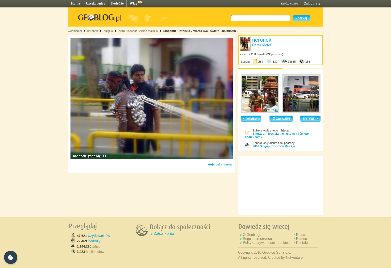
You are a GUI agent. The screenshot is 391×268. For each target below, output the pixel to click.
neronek (92, 30)
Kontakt (302, 243)
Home (75, 3)
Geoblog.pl (75, 30)
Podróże (117, 3)
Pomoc (301, 239)
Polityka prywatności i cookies (266, 243)
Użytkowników (99, 236)
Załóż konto (289, 3)
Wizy (134, 3)
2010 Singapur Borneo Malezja (138, 30)
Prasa (300, 235)
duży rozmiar (224, 164)
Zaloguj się (312, 3)
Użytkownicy (95, 3)
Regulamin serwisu (257, 239)
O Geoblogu (252, 235)
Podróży (94, 241)
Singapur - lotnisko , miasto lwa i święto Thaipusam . (200, 30)
